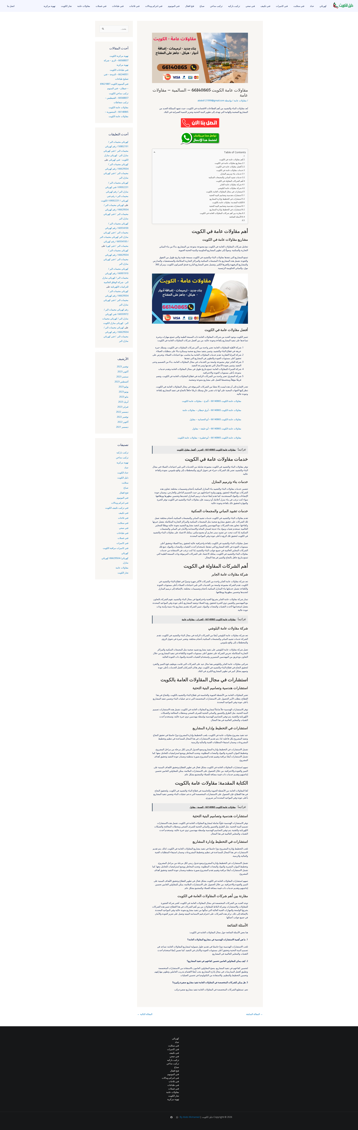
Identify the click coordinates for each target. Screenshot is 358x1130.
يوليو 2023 (123, 386)
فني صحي (250, 6)
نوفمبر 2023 (122, 366)
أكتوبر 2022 (122, 421)
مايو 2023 (123, 396)
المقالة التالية (144, 1014)
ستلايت (125, 482)
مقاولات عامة (83, 6)
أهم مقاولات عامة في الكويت (231, 159)
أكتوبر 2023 (122, 371)
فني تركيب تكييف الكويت (116, 507)
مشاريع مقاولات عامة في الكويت (228, 163)
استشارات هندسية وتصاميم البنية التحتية (225, 195)
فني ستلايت (298, 6)
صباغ (202, 6)
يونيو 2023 (123, 391)
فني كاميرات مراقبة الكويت (115, 548)
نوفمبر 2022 (122, 416)
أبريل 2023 (123, 401)
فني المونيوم (174, 6)
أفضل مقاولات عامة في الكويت (229, 166)
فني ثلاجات (134, 6)
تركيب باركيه (234, 6)
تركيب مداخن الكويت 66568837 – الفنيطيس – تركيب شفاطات (116, 98)
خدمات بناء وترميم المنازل (231, 173)
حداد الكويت (122, 472)
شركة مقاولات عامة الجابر (231, 184)
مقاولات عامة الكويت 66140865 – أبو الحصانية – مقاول (215, 419)
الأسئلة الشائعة (235, 216)
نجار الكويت (66, 6)
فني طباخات (118, 6)
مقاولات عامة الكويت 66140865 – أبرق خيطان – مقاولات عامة (211, 410)
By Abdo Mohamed (190, 1117)
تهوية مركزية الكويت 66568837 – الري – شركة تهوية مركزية (116, 60)
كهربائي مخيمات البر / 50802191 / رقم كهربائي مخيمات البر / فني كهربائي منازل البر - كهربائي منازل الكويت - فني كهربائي (115, 150)
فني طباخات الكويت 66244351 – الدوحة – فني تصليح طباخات (116, 74)
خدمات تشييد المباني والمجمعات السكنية (225, 177)
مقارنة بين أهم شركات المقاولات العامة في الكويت (221, 213)
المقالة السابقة (254, 1014)
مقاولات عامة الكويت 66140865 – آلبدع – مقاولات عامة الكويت (211, 401)
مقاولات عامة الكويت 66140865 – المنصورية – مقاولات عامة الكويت (116, 112)
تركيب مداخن (216, 6)
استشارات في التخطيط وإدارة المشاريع (226, 199)
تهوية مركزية (49, 6)
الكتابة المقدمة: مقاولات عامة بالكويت (227, 202)
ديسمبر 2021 (122, 426)
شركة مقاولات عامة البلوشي (230, 188)
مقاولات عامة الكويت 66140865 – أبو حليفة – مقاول (216, 428)
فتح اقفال (189, 6)
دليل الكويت (122, 477)
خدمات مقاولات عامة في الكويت (229, 170)
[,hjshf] (177, 1117)
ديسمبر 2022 (122, 411)
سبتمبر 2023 (122, 376)
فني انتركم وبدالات (153, 6)
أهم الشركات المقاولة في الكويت (229, 181)
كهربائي (323, 6)
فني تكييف (265, 6)
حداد (312, 6)
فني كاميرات (282, 6)
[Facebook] (171, 1117)
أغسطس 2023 (121, 381)
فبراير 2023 (122, 406)
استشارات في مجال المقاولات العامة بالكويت (224, 191)
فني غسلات (101, 6)
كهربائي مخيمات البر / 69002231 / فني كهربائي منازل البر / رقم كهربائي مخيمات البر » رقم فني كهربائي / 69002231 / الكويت (114, 191)
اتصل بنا (10, 6)
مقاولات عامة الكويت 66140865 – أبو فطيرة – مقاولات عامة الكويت (209, 437)
